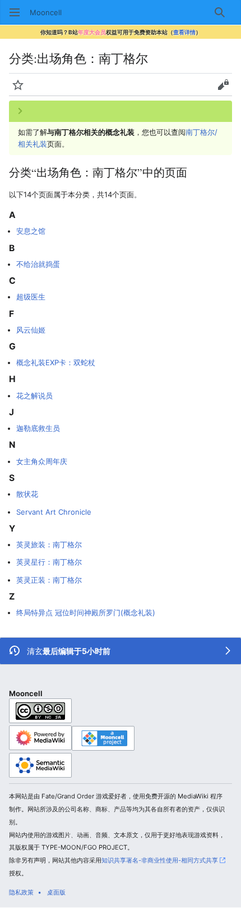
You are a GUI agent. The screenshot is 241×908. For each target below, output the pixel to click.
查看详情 (184, 32)
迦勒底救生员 (38, 428)
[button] (14, 12)
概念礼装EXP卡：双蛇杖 (55, 362)
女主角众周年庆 (41, 461)
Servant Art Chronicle (53, 511)
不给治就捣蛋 (38, 264)
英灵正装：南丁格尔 (49, 579)
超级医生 (30, 296)
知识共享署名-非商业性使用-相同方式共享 (159, 860)
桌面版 (56, 892)
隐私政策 (21, 892)
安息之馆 (30, 230)
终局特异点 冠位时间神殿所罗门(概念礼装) (85, 612)
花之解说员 (34, 395)
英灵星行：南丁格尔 (49, 561)
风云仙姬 (30, 329)
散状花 (27, 493)
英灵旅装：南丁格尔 (49, 544)
